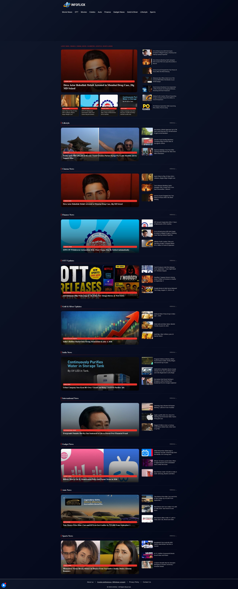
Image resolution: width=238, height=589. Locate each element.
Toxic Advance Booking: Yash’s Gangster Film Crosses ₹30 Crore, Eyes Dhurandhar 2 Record (164, 61)
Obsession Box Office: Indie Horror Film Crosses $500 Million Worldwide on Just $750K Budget (164, 79)
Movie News (67, 12)
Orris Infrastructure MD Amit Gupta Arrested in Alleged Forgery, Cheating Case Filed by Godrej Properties (164, 52)
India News (124, 108)
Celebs (92, 12)
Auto (100, 12)
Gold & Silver (132, 12)
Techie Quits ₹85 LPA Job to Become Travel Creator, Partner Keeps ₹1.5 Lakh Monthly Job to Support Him (100, 156)
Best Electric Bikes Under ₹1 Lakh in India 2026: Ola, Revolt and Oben (164, 518)
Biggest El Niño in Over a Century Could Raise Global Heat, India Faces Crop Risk (165, 427)
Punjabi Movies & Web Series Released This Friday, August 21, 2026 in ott (165, 289)
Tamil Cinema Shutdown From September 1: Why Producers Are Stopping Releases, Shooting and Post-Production (164, 88)
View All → (173, 123)
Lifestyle (143, 12)
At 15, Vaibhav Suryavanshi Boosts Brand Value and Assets (164, 554)
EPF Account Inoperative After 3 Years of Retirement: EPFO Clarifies (108, 112)
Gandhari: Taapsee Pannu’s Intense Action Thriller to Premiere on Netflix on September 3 (165, 279)
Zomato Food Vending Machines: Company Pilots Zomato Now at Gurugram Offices (163, 141)
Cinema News (68, 81)
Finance (107, 12)
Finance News (85, 108)
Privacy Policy (134, 582)
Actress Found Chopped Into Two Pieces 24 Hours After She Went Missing (165, 70)
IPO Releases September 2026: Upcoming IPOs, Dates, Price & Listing (164, 107)
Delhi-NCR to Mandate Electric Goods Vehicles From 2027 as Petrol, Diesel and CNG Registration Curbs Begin (165, 371)
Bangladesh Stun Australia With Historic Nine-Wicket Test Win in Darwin (163, 544)
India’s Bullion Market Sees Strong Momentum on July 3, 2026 (87, 341)
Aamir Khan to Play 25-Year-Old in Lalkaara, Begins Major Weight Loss (69, 112)
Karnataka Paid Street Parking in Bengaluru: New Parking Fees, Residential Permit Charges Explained (165, 381)
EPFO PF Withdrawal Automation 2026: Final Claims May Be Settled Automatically (88, 113)
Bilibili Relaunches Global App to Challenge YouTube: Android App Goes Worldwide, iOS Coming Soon (165, 452)
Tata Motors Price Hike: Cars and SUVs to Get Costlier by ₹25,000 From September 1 (96, 525)
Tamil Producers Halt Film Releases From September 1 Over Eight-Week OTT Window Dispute (165, 269)
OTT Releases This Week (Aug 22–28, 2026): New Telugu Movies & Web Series (93, 295)
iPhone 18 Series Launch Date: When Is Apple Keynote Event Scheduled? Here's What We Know (165, 462)
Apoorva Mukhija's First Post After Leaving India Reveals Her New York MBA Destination (165, 151)
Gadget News (119, 12)
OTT (76, 12)
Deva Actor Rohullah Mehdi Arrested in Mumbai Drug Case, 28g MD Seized (99, 86)
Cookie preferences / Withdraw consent (111, 582)
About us (90, 582)
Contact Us (147, 582)
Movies (84, 12)
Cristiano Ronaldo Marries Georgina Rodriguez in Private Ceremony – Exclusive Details (164, 564)
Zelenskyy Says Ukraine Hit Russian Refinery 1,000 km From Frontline (164, 406)
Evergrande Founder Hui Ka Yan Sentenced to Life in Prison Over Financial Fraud (95, 433)
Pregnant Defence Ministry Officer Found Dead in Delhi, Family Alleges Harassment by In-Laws (164, 360)
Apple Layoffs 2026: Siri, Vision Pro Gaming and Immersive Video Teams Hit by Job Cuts (165, 416)
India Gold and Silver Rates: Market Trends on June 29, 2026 (164, 325)
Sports (153, 12)
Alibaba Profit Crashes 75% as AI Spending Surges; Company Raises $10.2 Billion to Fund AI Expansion (164, 97)
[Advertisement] (119, 28)
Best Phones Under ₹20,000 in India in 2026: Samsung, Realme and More (165, 473)
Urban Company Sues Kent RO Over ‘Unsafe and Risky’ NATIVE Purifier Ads (127, 112)
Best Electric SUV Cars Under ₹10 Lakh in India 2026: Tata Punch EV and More (165, 508)
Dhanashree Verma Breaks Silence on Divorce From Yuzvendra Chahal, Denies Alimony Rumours (97, 569)
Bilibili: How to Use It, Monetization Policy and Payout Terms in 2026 (90, 479)
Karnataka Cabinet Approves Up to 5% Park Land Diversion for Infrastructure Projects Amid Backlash (165, 131)
